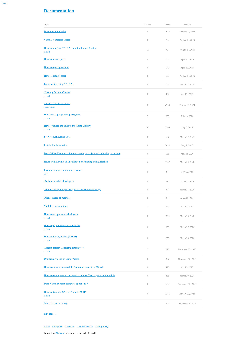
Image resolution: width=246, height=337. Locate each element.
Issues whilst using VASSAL (59, 84)
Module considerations (55, 206)
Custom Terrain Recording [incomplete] (64, 247)
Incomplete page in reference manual (63, 169)
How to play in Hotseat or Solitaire (62, 225)
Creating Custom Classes (57, 92)
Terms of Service (85, 326)
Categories (57, 326)
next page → (50, 314)
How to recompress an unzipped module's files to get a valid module (79, 275)
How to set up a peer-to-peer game (62, 114)
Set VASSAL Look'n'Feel (57, 136)
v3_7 (46, 174)
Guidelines (69, 326)
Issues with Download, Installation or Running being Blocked (76, 161)
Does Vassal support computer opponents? (66, 283)
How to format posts (54, 59)
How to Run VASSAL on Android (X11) (65, 292)
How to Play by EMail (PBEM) (60, 236)
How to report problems (56, 67)
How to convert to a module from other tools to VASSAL (73, 267)
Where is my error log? (56, 303)
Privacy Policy (101, 326)
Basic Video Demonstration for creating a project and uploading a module (82, 153)
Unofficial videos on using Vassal (61, 258)
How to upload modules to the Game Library (67, 125)
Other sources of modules (57, 197)
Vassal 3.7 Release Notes (57, 103)
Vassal (4, 3)
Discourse (59, 333)
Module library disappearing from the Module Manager (72, 189)
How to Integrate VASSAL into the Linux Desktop (70, 48)
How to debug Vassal (55, 75)
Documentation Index (55, 31)
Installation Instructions (56, 145)
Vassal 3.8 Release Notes (57, 39)
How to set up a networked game (61, 214)
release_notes (49, 107)
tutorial (47, 52)
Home (47, 326)
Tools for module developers (59, 181)
